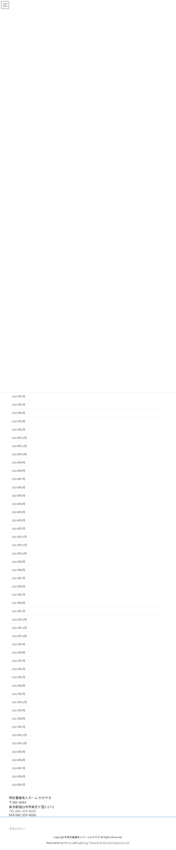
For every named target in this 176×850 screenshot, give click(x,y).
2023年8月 (18, 570)
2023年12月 (19, 537)
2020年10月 (19, 743)
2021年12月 (19, 702)
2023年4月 (18, 603)
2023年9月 (18, 561)
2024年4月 (18, 504)
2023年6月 (18, 586)
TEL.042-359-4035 (22, 811)
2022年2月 (18, 694)
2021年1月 (18, 727)
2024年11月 (19, 446)
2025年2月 (18, 429)
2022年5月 (18, 677)
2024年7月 (18, 479)
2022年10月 (19, 636)
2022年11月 (19, 628)
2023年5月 (18, 594)
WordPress (66, 843)
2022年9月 (18, 644)
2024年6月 (18, 487)
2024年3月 (18, 512)
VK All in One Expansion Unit (114, 843)
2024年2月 (18, 520)
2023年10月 (19, 553)
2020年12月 (19, 735)
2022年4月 (18, 685)
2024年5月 (18, 495)
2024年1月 (18, 528)
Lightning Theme (87, 843)
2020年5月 (18, 784)
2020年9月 (18, 751)
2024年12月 (19, 438)
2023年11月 (19, 545)
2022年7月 (18, 660)
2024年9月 (18, 462)
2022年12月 (19, 619)
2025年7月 (18, 396)
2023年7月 (18, 578)
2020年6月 (18, 776)
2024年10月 (19, 454)
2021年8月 (18, 718)
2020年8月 (18, 760)
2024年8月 (18, 471)
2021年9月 (18, 710)
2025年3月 (18, 421)
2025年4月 (18, 413)
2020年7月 (18, 768)
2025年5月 (18, 405)
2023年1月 (18, 611)
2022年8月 (18, 652)
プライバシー (17, 829)
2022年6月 (18, 669)
